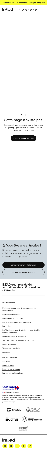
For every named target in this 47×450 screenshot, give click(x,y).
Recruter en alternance (11, 369)
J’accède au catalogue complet (31, 3)
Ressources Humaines (11, 314)
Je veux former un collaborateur (23, 265)
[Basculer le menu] (42, 9)
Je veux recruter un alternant (23, 272)
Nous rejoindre (8, 365)
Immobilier (6, 326)
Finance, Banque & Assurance (14, 336)
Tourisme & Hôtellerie (11, 348)
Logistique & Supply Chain (12, 318)
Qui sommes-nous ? (10, 357)
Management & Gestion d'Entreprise (16, 322)
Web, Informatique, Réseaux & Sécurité (18, 340)
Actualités (6, 361)
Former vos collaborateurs (12, 373)
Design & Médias (9, 344)
